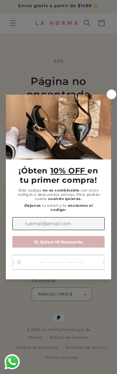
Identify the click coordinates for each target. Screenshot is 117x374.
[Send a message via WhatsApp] (12, 362)
